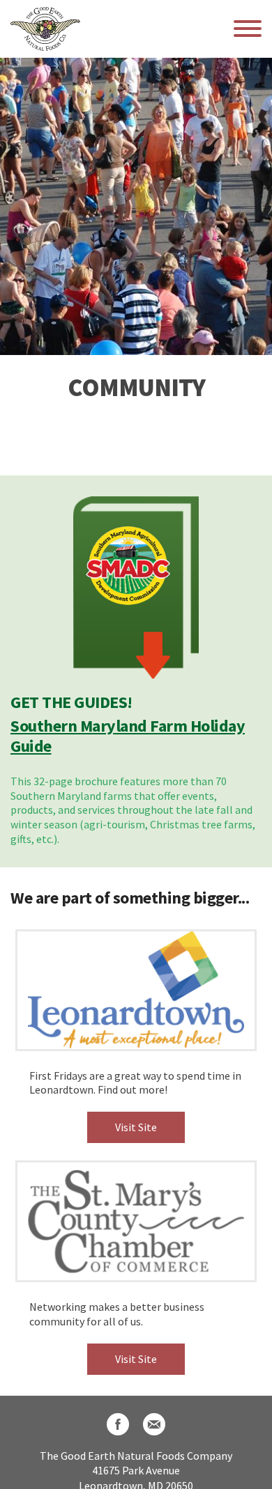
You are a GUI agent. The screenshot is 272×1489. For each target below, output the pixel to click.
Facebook (118, 1424)
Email (154, 1424)
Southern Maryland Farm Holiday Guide (127, 736)
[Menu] (248, 28)
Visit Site (136, 1127)
